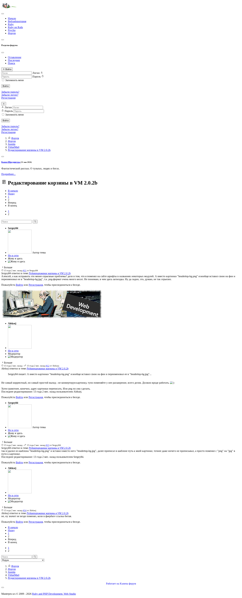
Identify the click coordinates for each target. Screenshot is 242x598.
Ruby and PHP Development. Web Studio (54, 593)
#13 (47, 445)
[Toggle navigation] (2, 13)
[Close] (2, 52)
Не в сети (13, 255)
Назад (11, 193)
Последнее (14, 60)
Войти (6, 86)
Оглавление (14, 57)
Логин (36, 73)
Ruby (11, 24)
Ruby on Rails (15, 27)
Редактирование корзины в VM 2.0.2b (50, 273)
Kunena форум (128, 583)
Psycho (11, 30)
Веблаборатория (17, 21)
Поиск (11, 63)
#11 (24, 270)
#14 (24, 510)
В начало (13, 190)
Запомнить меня (14, 80)
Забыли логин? (9, 94)
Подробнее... (8, 174)
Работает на (112, 583)
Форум (12, 33)
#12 (47, 366)
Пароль (36, 76)
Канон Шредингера (11, 162)
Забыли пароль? (10, 91)
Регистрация (8, 97)
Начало (12, 18)
